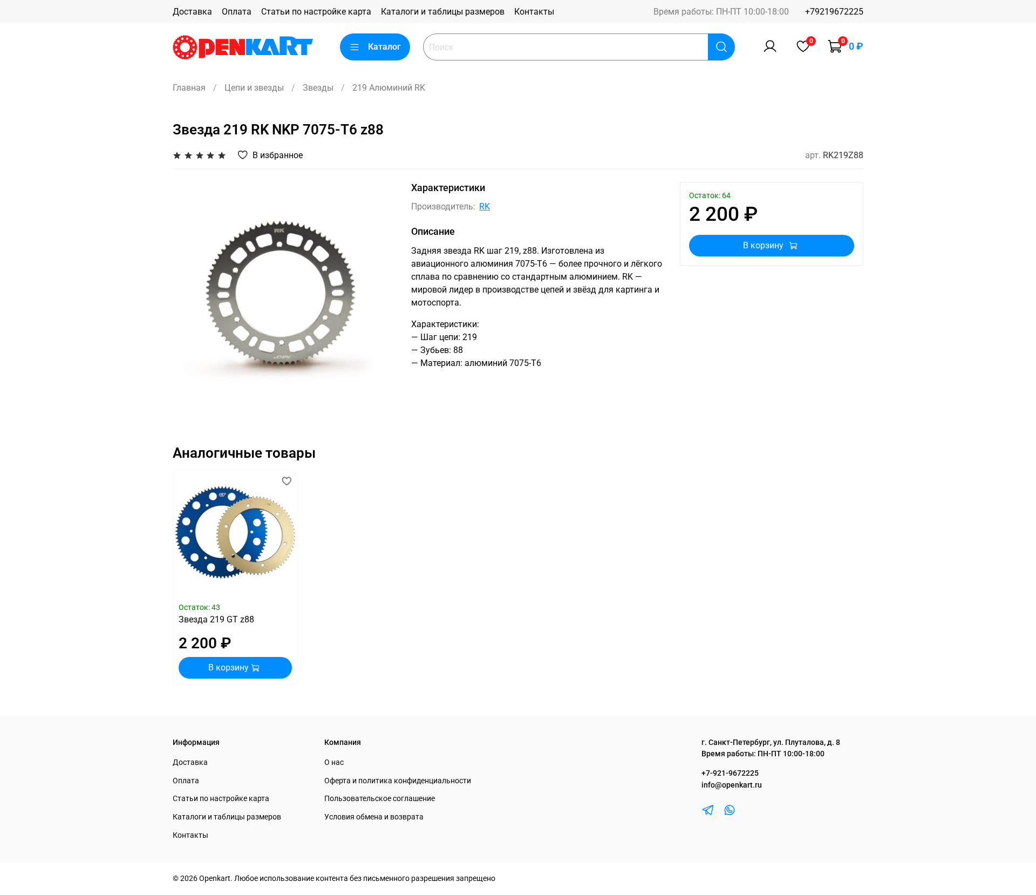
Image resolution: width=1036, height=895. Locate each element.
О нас (334, 762)
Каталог (384, 47)
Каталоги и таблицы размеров (443, 11)
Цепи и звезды (254, 88)
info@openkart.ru (731, 785)
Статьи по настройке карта (316, 11)
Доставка (192, 11)
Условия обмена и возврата (374, 817)
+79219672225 (834, 11)
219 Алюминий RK (388, 88)
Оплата (236, 11)
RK (484, 206)
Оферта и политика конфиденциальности (397, 780)
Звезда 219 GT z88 (216, 620)
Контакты (534, 11)
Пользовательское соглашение (379, 798)
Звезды (318, 88)
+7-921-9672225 (730, 773)
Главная (189, 88)
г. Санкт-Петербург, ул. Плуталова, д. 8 (770, 742)
